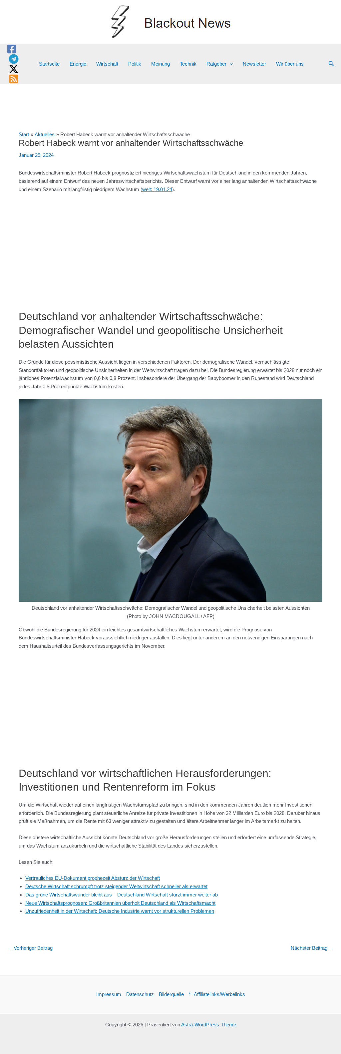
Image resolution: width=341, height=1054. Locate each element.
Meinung (160, 64)
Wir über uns (290, 64)
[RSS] (14, 79)
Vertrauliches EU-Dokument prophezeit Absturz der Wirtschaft (92, 878)
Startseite (49, 64)
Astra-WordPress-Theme (208, 1024)
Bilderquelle (171, 994)
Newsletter (254, 64)
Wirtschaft (107, 64)
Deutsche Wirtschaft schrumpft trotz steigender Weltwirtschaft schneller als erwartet (116, 886)
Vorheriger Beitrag (30, 948)
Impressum (108, 994)
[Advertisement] (170, 248)
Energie (78, 64)
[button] (229, 64)
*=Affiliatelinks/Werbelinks (217, 994)
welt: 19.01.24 (157, 189)
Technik (188, 64)
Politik (134, 64)
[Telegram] (14, 59)
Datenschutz (140, 994)
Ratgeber (216, 64)
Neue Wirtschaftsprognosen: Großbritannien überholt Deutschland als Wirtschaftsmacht (120, 903)
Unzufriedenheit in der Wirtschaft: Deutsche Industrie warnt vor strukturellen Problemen (119, 911)
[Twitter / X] (14, 69)
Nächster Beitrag (312, 948)
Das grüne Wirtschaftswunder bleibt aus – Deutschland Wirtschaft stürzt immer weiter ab (121, 894)
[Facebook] (12, 49)
